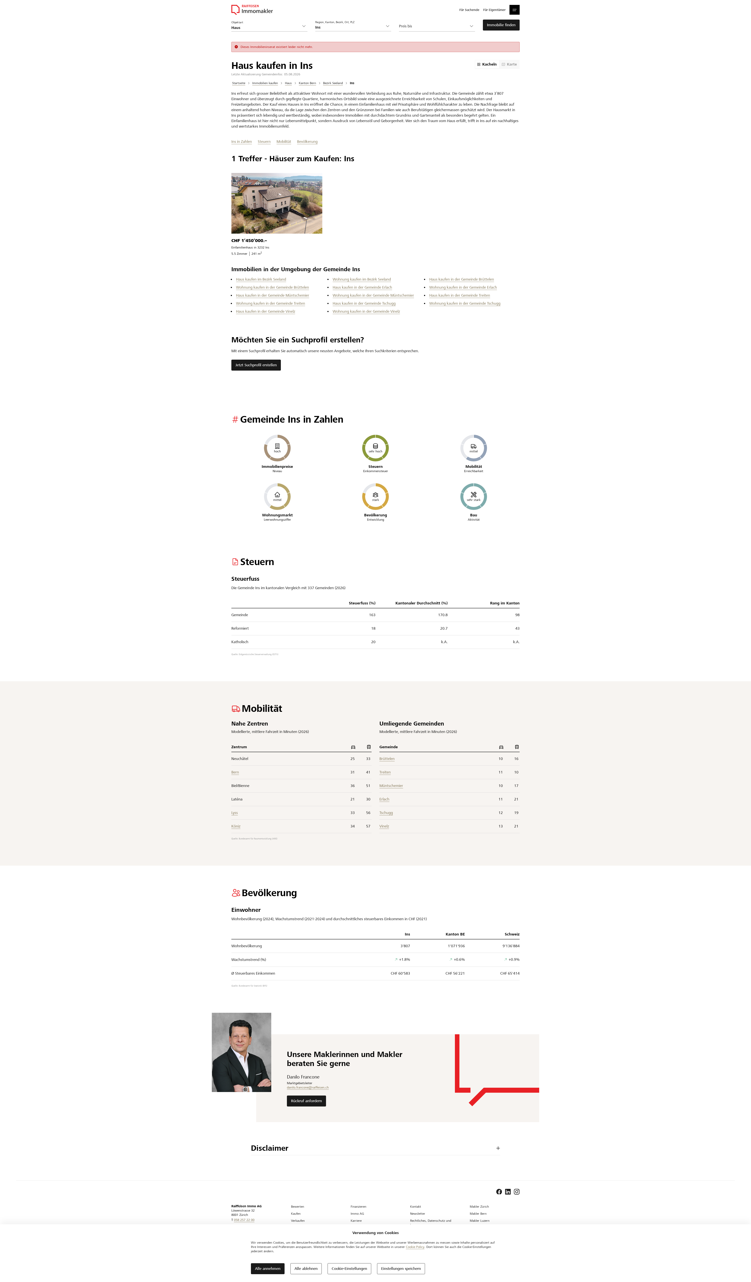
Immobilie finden (501, 25)
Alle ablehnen (306, 1268)
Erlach (384, 799)
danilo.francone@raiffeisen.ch (308, 1087)
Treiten (385, 772)
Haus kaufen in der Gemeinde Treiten (459, 295)
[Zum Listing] (276, 203)
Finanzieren (358, 1206)
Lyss (234, 812)
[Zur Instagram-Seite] (517, 1192)
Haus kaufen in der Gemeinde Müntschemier (272, 295)
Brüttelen (387, 758)
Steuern (264, 141)
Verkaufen (298, 1221)
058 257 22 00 (244, 1220)
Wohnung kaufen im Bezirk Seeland (362, 279)
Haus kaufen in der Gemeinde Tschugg (364, 303)
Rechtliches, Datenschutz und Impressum (430, 1223)
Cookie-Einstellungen (349, 1268)
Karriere (356, 1221)
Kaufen (296, 1213)
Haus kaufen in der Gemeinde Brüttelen (461, 279)
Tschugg (386, 812)
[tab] (487, 64)
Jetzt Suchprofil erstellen (256, 365)
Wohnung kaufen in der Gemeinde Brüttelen (272, 287)
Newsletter (417, 1213)
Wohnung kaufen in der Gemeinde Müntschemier (373, 295)
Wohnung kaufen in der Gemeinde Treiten (270, 303)
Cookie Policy (415, 1247)
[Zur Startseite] (252, 10)
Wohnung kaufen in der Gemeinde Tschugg (464, 303)
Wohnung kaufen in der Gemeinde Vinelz (366, 311)
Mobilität (284, 141)
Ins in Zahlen (241, 141)
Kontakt (415, 1206)
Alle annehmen (267, 1268)
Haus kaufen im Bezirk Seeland (261, 279)
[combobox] (350, 27)
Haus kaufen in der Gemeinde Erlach (362, 287)
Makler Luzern (480, 1221)
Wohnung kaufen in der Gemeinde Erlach (463, 287)
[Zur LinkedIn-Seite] (508, 1192)
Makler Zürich (479, 1206)
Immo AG (357, 1213)
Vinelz (384, 826)
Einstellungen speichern (401, 1268)
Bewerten (297, 1206)
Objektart (237, 22)
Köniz (235, 826)
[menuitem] (469, 10)
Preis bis (405, 26)
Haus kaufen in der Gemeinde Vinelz (265, 311)
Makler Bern (478, 1213)
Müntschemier (391, 785)
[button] (514, 10)
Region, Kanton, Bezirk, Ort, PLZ (334, 22)
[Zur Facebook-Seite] (499, 1192)
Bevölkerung (307, 141)
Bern (235, 772)
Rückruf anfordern (306, 1101)
